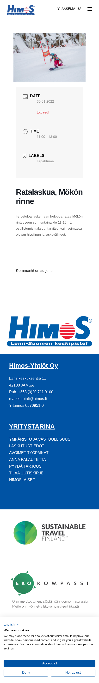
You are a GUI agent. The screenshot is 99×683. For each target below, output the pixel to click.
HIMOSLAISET (22, 480)
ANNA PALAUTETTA (27, 460)
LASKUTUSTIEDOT (26, 446)
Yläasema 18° (69, 9)
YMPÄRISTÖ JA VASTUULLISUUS (39, 439)
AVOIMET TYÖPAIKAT (29, 453)
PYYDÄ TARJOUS (25, 466)
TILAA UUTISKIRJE (26, 473)
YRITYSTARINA (32, 426)
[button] (12, 624)
